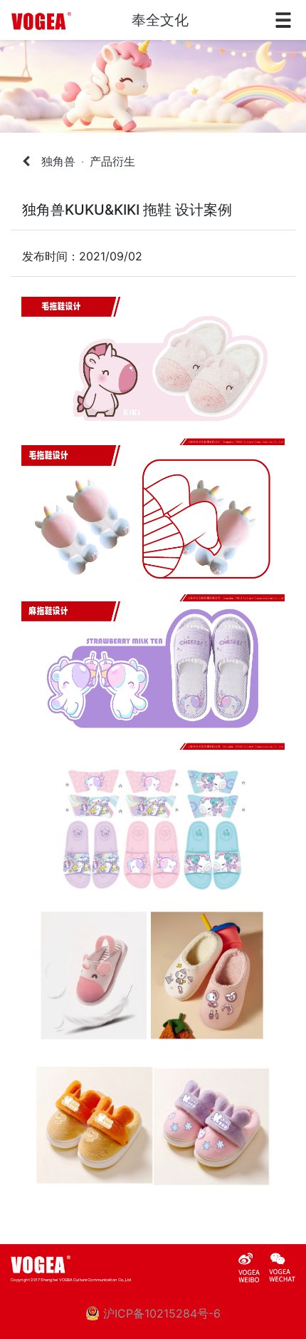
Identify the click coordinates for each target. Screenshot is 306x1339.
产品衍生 (112, 161)
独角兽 (58, 161)
